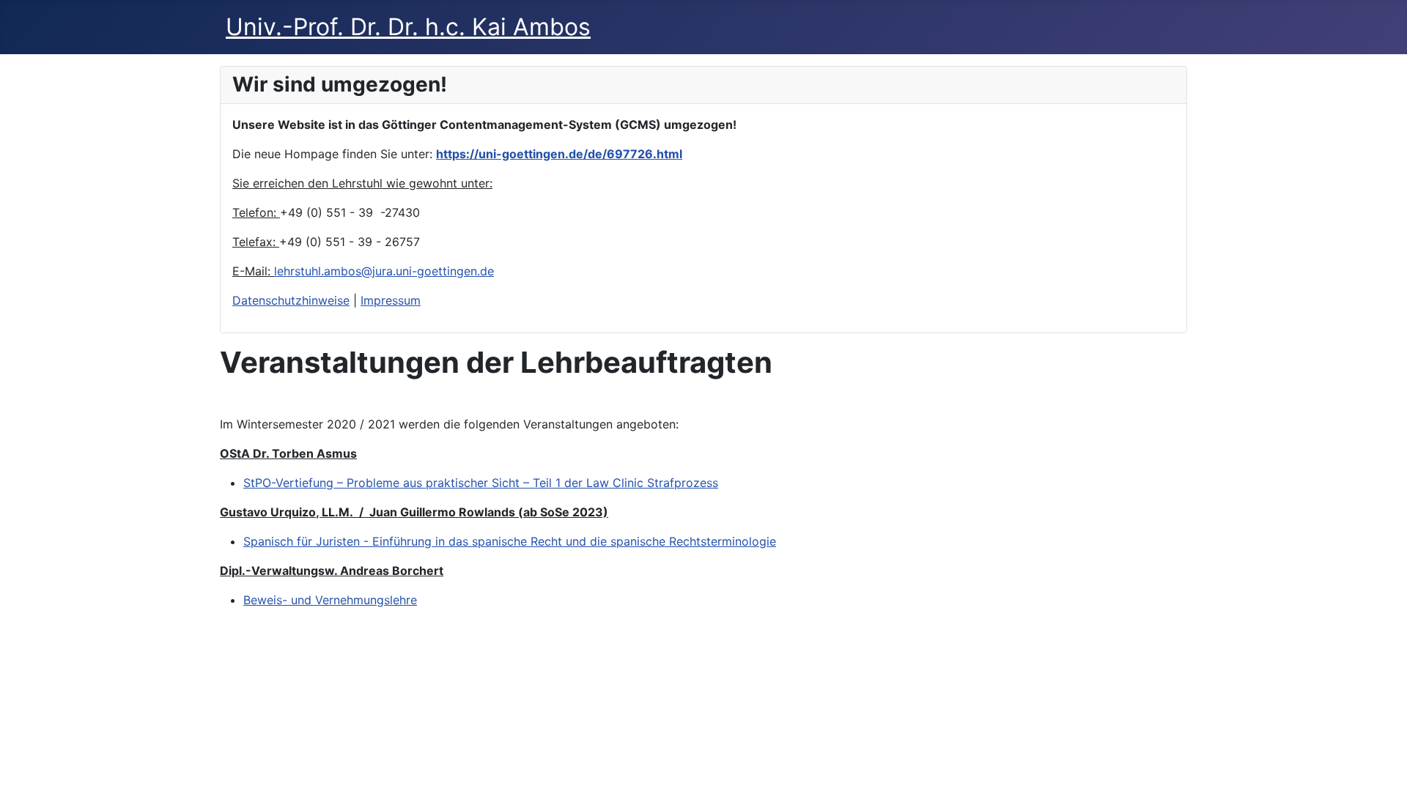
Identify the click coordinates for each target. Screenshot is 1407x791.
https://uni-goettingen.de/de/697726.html (559, 153)
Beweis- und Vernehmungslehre (330, 600)
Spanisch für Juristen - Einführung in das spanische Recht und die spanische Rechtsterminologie (509, 541)
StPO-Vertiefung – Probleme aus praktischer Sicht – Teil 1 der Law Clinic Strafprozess (480, 482)
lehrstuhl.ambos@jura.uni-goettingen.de (384, 271)
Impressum (391, 300)
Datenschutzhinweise (291, 300)
